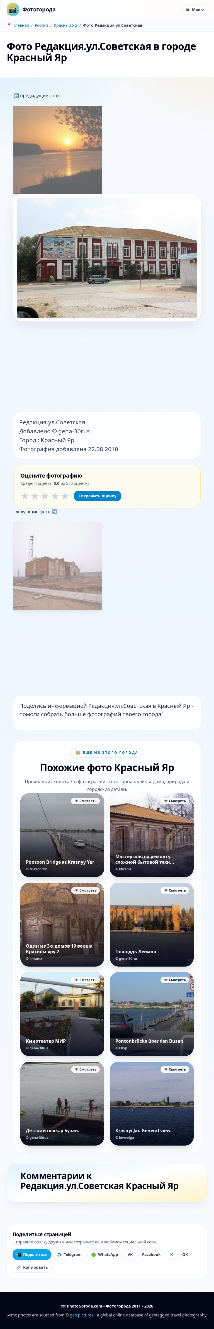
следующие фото (32, 512)
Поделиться (31, 1254)
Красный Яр (65, 25)
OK (185, 1254)
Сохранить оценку (97, 495)
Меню (195, 9)
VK (130, 1254)
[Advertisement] (107, 367)
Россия (41, 25)
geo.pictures (81, 1315)
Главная (21, 25)
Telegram (69, 1254)
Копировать (32, 1267)
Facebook (151, 1254)
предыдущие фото (39, 96)
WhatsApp (104, 1254)
